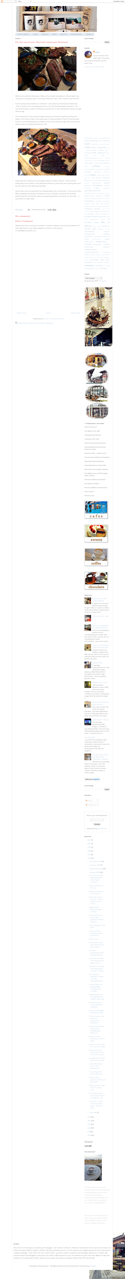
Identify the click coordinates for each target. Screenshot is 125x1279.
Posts (89, 800)
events (107, 175)
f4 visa (92, 178)
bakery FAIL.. (97, 663)
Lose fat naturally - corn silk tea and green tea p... (96, 960)
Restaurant (88, 241)
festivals (106, 178)
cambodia (87, 160)
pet (102, 236)
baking (63, 34)
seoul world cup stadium (101, 257)
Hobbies (87, 198)
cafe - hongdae (98, 147)
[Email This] (48, 210)
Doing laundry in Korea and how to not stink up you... (97, 1052)
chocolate (88, 163)
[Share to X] (52, 210)
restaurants (76, 34)
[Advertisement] (48, 292)
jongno (97, 211)
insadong (88, 209)
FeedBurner (102, 828)
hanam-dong (89, 196)
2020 (89, 843)
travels (89, 34)
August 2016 (95, 872)
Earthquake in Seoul (100, 719)
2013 (89, 1124)
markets (101, 229)
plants (86, 239)
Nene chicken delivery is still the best (97, 1039)
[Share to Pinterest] (55, 210)
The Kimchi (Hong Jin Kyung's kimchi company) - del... (97, 1095)
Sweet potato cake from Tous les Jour (97, 1088)
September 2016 (96, 869)
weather (92, 268)
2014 (89, 1120)
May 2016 (93, 1112)
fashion (98, 178)
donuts (86, 175)
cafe (35, 34)
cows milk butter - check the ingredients (96, 1066)
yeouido (98, 268)
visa (104, 265)
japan (91, 211)
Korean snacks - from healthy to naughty (96, 1005)
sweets (45, 34)
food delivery (98, 180)
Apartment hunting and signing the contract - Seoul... (97, 968)
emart (103, 175)
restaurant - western (97, 247)
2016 (89, 858)
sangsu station (95, 254)
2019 (89, 847)
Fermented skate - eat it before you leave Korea (96, 945)
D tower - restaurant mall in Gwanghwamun (96, 953)
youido (104, 268)
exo (85, 178)
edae (98, 175)
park (98, 236)
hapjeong (99, 196)
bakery (87, 140)
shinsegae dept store (100, 260)
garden (86, 183)
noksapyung (89, 234)
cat (93, 160)
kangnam (91, 214)
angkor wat (97, 138)
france (107, 180)
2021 (89, 840)
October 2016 (95, 865)
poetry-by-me (96, 239)
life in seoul (23, 34)
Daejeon (107, 171)
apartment (106, 138)
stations (107, 262)
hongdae (89, 201)
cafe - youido (104, 158)
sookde (100, 262)
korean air (106, 214)
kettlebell (98, 214)
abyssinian (88, 138)
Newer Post (21, 313)
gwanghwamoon (92, 190)
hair (108, 193)
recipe (107, 239)
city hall (102, 163)
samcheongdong (91, 252)
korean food (90, 216)
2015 (89, 1117)
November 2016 (96, 861)
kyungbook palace (97, 219)
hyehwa (87, 203)
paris (94, 236)
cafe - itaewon (98, 153)
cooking (87, 171)
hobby (93, 198)
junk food (104, 211)
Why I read (93, 939)
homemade (106, 198)
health (107, 196)
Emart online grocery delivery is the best (97, 1080)
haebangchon (101, 193)
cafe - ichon (97, 150)
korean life (101, 216)
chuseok (96, 163)
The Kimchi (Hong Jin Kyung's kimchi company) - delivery (100, 757)
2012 (89, 1128)
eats (54, 34)
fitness (87, 180)
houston (106, 201)
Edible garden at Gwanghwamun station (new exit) (96, 997)
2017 (89, 854)
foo (91, 180)
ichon (93, 203)
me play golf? (89, 737)
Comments (91, 805)
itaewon (97, 209)
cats (102, 160)
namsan (107, 231)
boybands (94, 144)
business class (104, 144)
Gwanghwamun (90, 193)
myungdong (89, 231)
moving (107, 229)
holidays (99, 198)
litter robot (97, 226)
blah (87, 143)
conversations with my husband (97, 169)
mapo (94, 229)
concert (107, 166)
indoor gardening (104, 206)
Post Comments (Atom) (54, 318)
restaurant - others (101, 244)
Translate (102, 281)
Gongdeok (97, 185)
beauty (107, 140)
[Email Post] (28, 209)
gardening (96, 183)
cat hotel (97, 160)
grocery (107, 188)
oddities (106, 234)
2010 (89, 1135)
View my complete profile (94, 67)
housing (98, 201)
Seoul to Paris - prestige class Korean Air (95, 933)
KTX (85, 219)
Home (48, 313)
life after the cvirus (99, 682)
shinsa (86, 260)
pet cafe (106, 236)
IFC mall (99, 203)
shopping (88, 262)
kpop (108, 216)
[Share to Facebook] (54, 210)
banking (100, 140)
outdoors (88, 236)
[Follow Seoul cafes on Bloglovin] (92, 780)
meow (97, 52)
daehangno (97, 171)
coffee (95, 166)
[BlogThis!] (50, 210)
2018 (89, 851)
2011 (89, 1131)
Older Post (75, 313)
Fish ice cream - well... (100, 616)
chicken (107, 160)
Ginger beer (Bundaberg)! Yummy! (95, 909)
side (94, 262)
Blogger (93, 1266)
